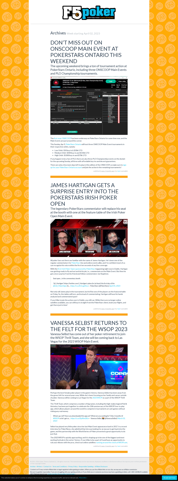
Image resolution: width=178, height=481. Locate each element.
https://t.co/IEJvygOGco (79, 286)
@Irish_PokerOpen (60, 286)
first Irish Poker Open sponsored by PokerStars (76, 269)
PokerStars (75, 263)
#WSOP (56, 418)
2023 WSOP (97, 398)
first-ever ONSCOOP (62, 138)
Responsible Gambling (86, 466)
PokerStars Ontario (73, 144)
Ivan (118, 171)
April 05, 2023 (114, 286)
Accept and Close (169, 478)
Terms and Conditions (59, 466)
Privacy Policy (72, 466)
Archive (32, 466)
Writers (39, 466)
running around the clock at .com (111, 442)
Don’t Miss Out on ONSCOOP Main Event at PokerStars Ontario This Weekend (86, 51)
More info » (83, 478)
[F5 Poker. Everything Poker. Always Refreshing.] (89, 11)
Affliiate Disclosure (101, 466)
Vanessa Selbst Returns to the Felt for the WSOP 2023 (88, 326)
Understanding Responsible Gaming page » (61, 474)
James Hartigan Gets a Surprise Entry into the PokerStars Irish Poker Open (84, 194)
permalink (124, 171)
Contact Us (47, 466)
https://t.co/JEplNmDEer (80, 418)
